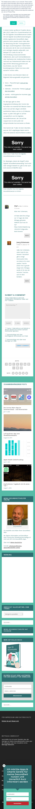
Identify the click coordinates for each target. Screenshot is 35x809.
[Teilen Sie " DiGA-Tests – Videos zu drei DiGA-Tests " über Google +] (14, 364)
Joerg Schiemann (23, 242)
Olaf (16, 206)
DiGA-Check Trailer (9, 154)
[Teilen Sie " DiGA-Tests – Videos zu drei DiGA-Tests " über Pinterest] (21, 364)
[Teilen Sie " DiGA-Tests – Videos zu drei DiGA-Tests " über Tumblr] (17, 364)
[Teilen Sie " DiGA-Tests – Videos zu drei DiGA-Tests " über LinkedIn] (25, 364)
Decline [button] (21, 23)
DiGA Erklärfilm (7, 189)
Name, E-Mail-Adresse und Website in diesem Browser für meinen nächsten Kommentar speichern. (17, 329)
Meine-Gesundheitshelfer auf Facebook (16, 630)
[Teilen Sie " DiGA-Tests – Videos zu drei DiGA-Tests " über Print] (21, 368)
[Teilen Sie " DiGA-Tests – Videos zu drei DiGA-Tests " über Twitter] (10, 364)
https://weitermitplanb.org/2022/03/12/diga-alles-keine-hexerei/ (22, 229)
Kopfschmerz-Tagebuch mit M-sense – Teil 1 (17, 485)
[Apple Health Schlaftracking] (17, 448)
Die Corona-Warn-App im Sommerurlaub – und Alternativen (15, 408)
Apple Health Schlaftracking (13, 460)
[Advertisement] (17, 581)
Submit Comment (23, 345)
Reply (27, 235)
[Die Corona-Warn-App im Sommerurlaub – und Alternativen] (17, 396)
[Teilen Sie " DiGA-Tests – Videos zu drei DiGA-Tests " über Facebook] (6, 364)
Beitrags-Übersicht (8, 744)
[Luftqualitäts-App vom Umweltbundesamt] (17, 422)
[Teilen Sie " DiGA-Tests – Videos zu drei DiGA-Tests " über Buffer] (29, 364)
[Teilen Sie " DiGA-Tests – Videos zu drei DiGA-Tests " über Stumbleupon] (14, 368)
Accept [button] (13, 23)
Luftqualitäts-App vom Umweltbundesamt (12, 434)
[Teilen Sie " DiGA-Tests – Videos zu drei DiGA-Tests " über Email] (17, 368)
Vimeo (19, 156)
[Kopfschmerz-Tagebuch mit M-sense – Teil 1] (17, 473)
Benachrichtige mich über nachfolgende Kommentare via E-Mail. (16, 335)
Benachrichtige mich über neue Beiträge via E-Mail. (15, 340)
